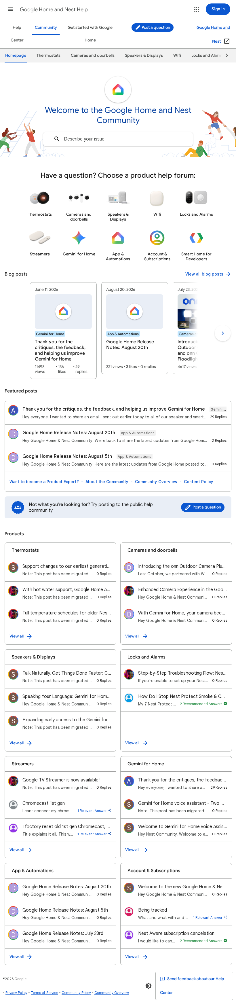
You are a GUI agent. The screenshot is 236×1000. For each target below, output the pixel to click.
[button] (10, 9)
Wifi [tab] (177, 55)
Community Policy (76, 992)
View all (16, 636)
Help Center (17, 34)
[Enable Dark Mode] (148, 986)
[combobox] (118, 139)
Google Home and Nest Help (54, 9)
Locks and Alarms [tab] (207, 55)
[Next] (224, 55)
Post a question (155, 27)
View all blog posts (204, 274)
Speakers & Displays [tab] (144, 55)
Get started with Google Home (90, 34)
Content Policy (198, 481)
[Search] (57, 139)
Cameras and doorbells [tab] (93, 55)
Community (46, 27)
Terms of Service (44, 992)
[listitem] (63, 330)
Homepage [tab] (15, 55)
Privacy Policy (16, 992)
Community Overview (156, 481)
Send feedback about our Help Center (192, 985)
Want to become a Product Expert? (44, 481)
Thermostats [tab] (48, 55)
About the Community (106, 481)
